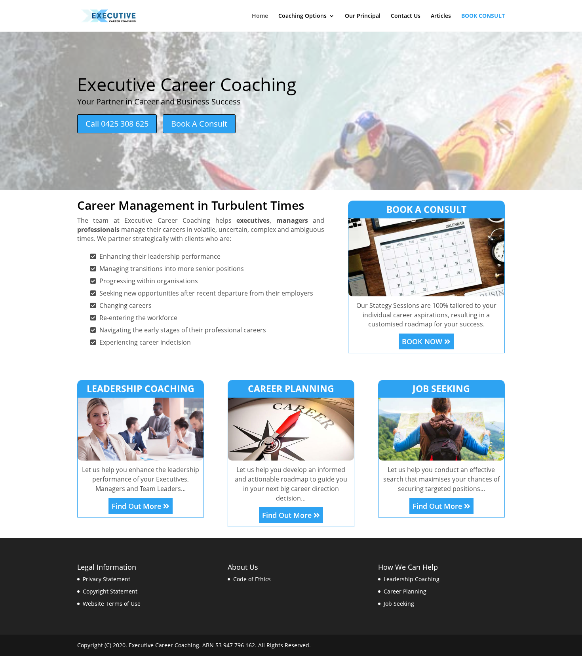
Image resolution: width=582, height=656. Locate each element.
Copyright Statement (110, 591)
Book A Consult (199, 123)
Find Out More (137, 506)
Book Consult (483, 16)
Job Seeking (399, 603)
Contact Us (405, 16)
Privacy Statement (106, 579)
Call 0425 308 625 (117, 123)
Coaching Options (302, 16)
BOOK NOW (423, 341)
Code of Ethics (252, 579)
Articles (441, 16)
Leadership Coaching (411, 579)
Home (260, 16)
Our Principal (362, 16)
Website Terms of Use (112, 603)
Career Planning (405, 591)
